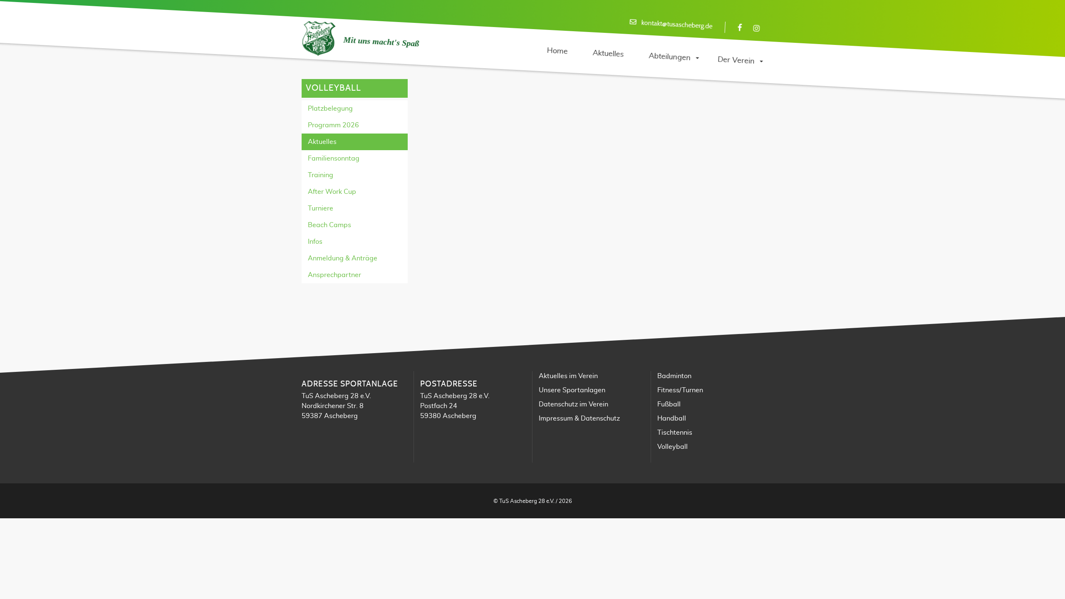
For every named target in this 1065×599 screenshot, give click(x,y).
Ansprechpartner (334, 275)
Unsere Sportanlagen (572, 390)
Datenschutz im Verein (573, 404)
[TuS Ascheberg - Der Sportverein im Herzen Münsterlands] (318, 39)
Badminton (674, 376)
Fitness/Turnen (680, 390)
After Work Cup (332, 191)
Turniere (320, 208)
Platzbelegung (330, 108)
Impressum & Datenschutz (579, 418)
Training (320, 175)
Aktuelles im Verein (568, 376)
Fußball (669, 404)
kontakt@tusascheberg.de (677, 25)
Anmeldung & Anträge (342, 258)
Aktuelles (322, 142)
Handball (671, 418)
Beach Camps (329, 225)
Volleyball (672, 446)
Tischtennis (674, 432)
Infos (315, 241)
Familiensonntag (333, 158)
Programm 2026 (333, 125)
